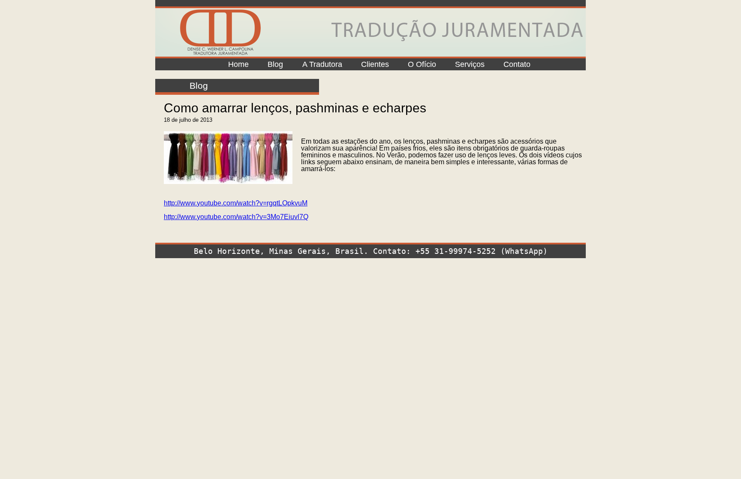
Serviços (470, 64)
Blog (275, 64)
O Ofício (422, 64)
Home (238, 64)
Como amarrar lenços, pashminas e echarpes (295, 108)
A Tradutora (322, 64)
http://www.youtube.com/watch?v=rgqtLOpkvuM (235, 203)
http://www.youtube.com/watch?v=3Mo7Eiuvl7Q (236, 216)
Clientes (375, 64)
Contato (516, 64)
